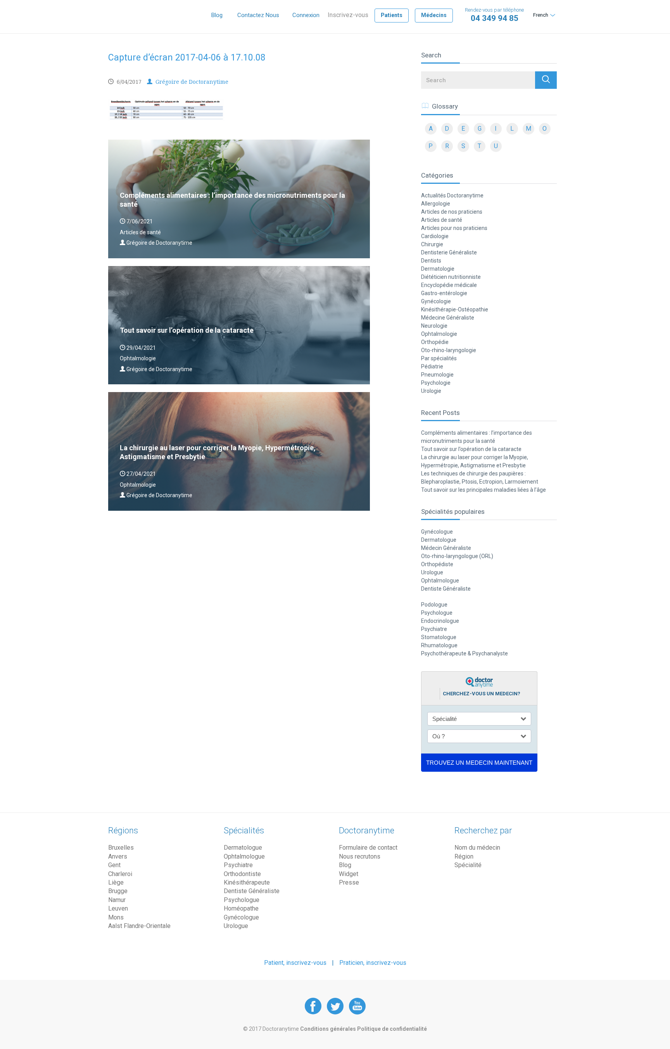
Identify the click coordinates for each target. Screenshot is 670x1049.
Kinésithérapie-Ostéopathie (454, 309)
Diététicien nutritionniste (451, 277)
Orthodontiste (242, 874)
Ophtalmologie (439, 334)
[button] (546, 80)
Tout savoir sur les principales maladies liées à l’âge (483, 490)
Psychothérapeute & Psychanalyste (464, 653)
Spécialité (468, 865)
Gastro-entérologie (444, 293)
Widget (348, 874)
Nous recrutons (359, 856)
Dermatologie (437, 269)
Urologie (431, 391)
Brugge (118, 891)
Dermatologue (438, 540)
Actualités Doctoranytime (452, 195)
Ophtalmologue (440, 580)
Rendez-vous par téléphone (494, 15)
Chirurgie (432, 244)
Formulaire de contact (368, 847)
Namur (117, 900)
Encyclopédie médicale (449, 285)
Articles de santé (441, 220)
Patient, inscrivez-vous (295, 962)
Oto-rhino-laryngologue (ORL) (457, 556)
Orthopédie (435, 342)
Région (463, 856)
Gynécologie (436, 301)
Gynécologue (437, 532)
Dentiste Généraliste (446, 589)
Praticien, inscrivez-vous (372, 962)
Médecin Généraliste (446, 548)
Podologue (434, 604)
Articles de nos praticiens (451, 212)
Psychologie (436, 383)
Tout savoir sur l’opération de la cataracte (471, 449)
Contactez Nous (258, 15)
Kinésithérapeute (247, 882)
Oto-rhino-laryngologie (448, 350)
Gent (114, 865)
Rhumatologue (439, 645)
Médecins (434, 15)
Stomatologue (438, 637)
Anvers (117, 856)
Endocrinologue (440, 621)
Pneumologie (437, 375)
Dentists (431, 260)
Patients (391, 15)
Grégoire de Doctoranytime (191, 81)
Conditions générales (328, 1029)
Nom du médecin (477, 847)
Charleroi (120, 874)
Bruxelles (121, 847)
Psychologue (436, 613)
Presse (349, 882)
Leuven (118, 908)
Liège (116, 882)
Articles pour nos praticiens (454, 228)
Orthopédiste (437, 564)
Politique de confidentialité (392, 1029)
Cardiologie (435, 236)
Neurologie (434, 326)
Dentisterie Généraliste (449, 252)
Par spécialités (439, 358)
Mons (116, 917)
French (540, 15)
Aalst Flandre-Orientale (139, 926)
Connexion (305, 15)
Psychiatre (434, 629)
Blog (217, 15)
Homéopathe (241, 908)
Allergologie (435, 203)
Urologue (432, 572)
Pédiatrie (432, 366)
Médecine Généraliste (447, 318)
